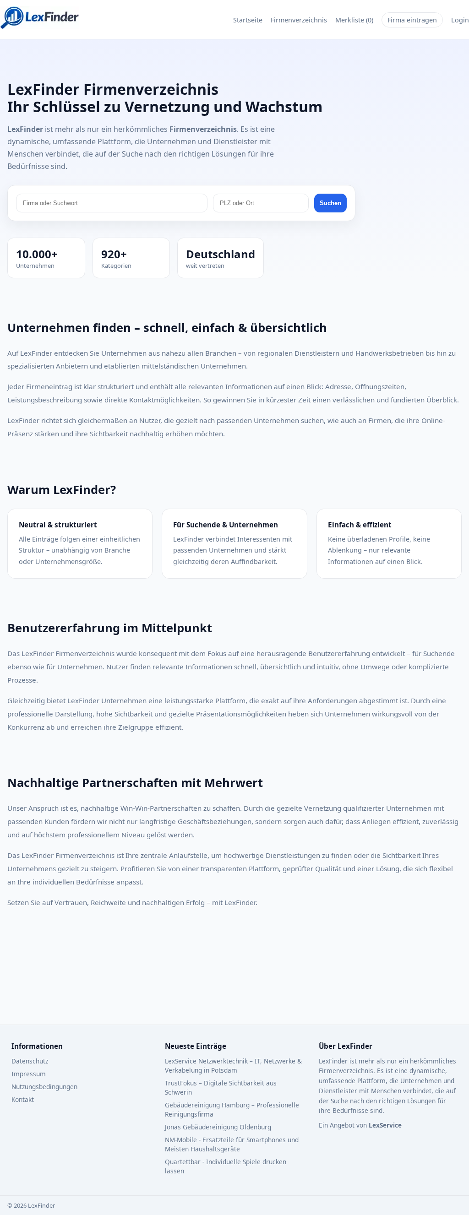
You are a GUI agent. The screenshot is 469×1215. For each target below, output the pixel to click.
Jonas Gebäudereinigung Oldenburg (218, 1127)
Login (460, 20)
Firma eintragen (412, 20)
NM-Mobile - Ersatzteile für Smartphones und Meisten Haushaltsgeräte (232, 1144)
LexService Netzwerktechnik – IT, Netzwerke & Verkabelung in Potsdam (233, 1065)
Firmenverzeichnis (299, 20)
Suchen (330, 203)
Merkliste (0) (354, 20)
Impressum (28, 1073)
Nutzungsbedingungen (44, 1086)
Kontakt (22, 1099)
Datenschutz (29, 1061)
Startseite (247, 20)
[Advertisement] (234, 982)
